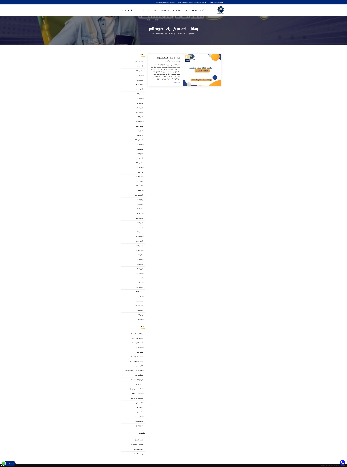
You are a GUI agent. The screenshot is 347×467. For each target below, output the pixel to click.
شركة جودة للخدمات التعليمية (186, 33)
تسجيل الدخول (139, 440)
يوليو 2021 (140, 310)
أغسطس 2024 (139, 140)
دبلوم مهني (139, 402)
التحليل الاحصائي (138, 347)
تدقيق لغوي (139, 366)
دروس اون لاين (139, 416)
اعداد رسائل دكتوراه (137, 338)
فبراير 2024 (140, 167)
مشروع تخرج (139, 425)
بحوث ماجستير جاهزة (137, 356)
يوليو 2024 (140, 144)
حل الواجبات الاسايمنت (136, 379)
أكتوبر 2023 (139, 186)
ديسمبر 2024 (139, 121)
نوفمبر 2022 (139, 236)
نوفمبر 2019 (139, 319)
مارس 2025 (139, 112)
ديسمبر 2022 (139, 232)
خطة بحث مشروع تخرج (137, 398)
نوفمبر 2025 (139, 84)
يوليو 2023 (140, 199)
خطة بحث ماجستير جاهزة (136, 393)
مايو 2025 (140, 103)
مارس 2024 (139, 163)
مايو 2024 (140, 153)
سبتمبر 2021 (139, 301)
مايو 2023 (140, 209)
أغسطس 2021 (139, 305)
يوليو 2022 (140, 255)
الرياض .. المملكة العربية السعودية (165, 2)
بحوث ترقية (140, 352)
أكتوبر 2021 (139, 296)
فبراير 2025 (140, 117)
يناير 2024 (140, 172)
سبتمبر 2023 (139, 190)
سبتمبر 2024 (139, 135)
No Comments (164, 61)
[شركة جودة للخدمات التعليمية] (220, 10)
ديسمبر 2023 (139, 176)
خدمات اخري (139, 384)
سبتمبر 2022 (139, 245)
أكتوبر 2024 (139, 130)
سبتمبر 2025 (139, 94)
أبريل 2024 (140, 158)
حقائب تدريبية (139, 375)
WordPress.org (138, 453)
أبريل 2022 (140, 268)
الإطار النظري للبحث (137, 343)
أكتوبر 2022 (139, 241)
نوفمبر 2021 (139, 291)
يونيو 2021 (140, 314)
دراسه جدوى (139, 412)
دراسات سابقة (139, 407)
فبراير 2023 (140, 222)
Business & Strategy (137, 333)
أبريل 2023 (140, 213)
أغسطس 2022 (139, 250)
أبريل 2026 (140, 66)
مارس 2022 (139, 273)
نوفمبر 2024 (139, 126)
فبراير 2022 (140, 278)
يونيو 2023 (140, 204)
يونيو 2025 (140, 98)
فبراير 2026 (140, 75)
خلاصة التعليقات (138, 449)
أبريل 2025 (140, 107)
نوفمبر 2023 (139, 181)
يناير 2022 (140, 282)
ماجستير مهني (139, 421)
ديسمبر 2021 (139, 287)
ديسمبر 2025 (139, 80)
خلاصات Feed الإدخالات (136, 444)
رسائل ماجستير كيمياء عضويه (168, 57)
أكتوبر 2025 (139, 89)
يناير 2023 (140, 227)
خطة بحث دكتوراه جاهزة (136, 389)
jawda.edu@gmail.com (215, 2)
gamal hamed (175, 61)
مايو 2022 (140, 264)
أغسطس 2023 (139, 195)
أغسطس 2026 (139, 61)
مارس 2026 (139, 70)
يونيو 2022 (140, 259)
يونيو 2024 (140, 149)
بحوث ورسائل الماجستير (136, 361)
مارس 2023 (139, 218)
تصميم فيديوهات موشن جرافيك (134, 370)
